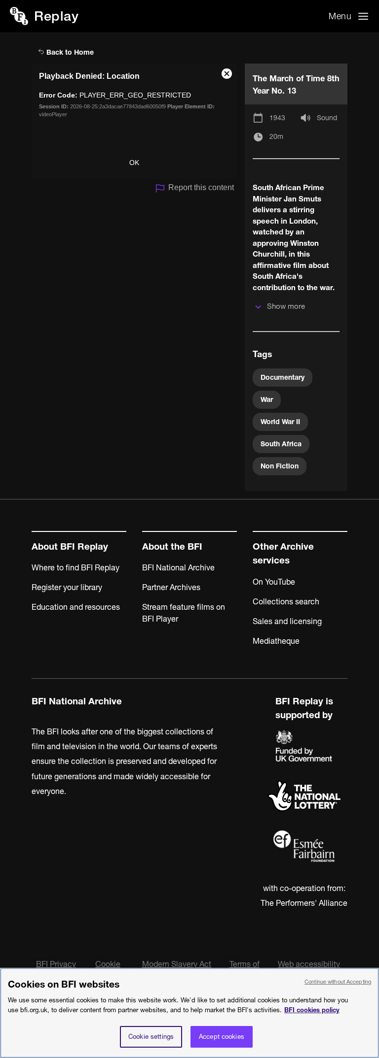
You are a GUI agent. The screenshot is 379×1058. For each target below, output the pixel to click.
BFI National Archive (178, 567)
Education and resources (76, 607)
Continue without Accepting (337, 981)
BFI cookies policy (312, 1010)
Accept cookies (221, 1036)
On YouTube (274, 582)
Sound (327, 117)
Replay (56, 16)
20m (276, 136)
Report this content (201, 187)
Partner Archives (171, 587)
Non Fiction (280, 466)
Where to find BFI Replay (75, 567)
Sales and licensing (287, 621)
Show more (286, 306)
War (267, 399)
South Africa (281, 443)
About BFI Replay (70, 546)
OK (134, 162)
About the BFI (172, 546)
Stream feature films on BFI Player (183, 613)
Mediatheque (276, 641)
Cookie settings (151, 1036)
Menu (340, 16)
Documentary (282, 377)
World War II (280, 421)
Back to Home (69, 52)
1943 (277, 117)
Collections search (286, 601)
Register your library (67, 587)
